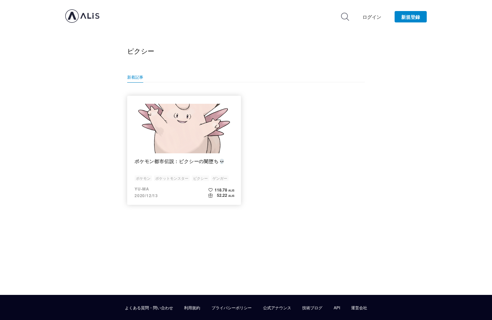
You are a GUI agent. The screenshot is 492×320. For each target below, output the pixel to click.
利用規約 (192, 307)
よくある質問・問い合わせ (149, 307)
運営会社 (359, 307)
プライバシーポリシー (232, 307)
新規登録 (410, 16)
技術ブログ (312, 307)
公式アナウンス (277, 307)
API (337, 307)
